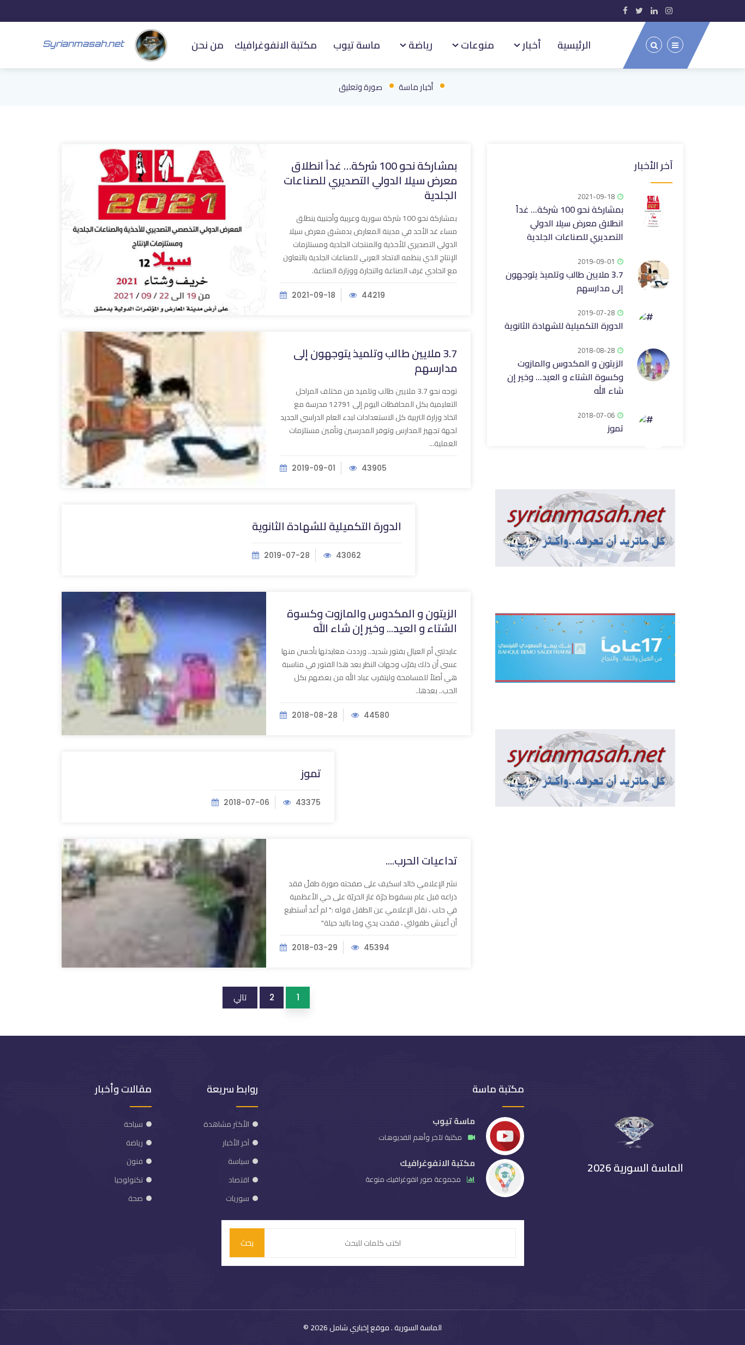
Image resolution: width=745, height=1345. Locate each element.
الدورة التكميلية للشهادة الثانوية (326, 526)
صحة (135, 1198)
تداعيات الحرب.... (421, 860)
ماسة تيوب (356, 44)
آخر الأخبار (653, 166)
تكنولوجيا (129, 1180)
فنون (135, 1161)
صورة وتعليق (360, 87)
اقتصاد (239, 1180)
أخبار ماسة (416, 87)
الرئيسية (574, 44)
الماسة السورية (417, 1327)
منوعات (476, 44)
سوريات (237, 1198)
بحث (247, 1243)
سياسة (238, 1161)
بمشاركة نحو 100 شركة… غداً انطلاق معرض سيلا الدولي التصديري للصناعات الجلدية (370, 180)
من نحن (207, 44)
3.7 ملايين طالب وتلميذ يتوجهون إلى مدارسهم (375, 360)
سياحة (133, 1124)
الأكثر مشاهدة (226, 1124)
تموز (311, 773)
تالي (240, 997)
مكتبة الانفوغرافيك (276, 44)
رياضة (419, 44)
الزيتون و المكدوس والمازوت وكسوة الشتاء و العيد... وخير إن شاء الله (372, 620)
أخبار (530, 44)
